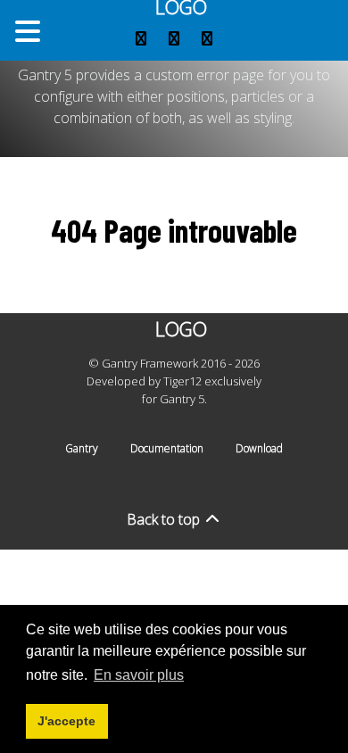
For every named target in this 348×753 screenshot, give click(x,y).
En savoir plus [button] (139, 675)
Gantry (81, 448)
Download (259, 448)
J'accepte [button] (66, 721)
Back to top (165, 519)
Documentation (166, 448)
